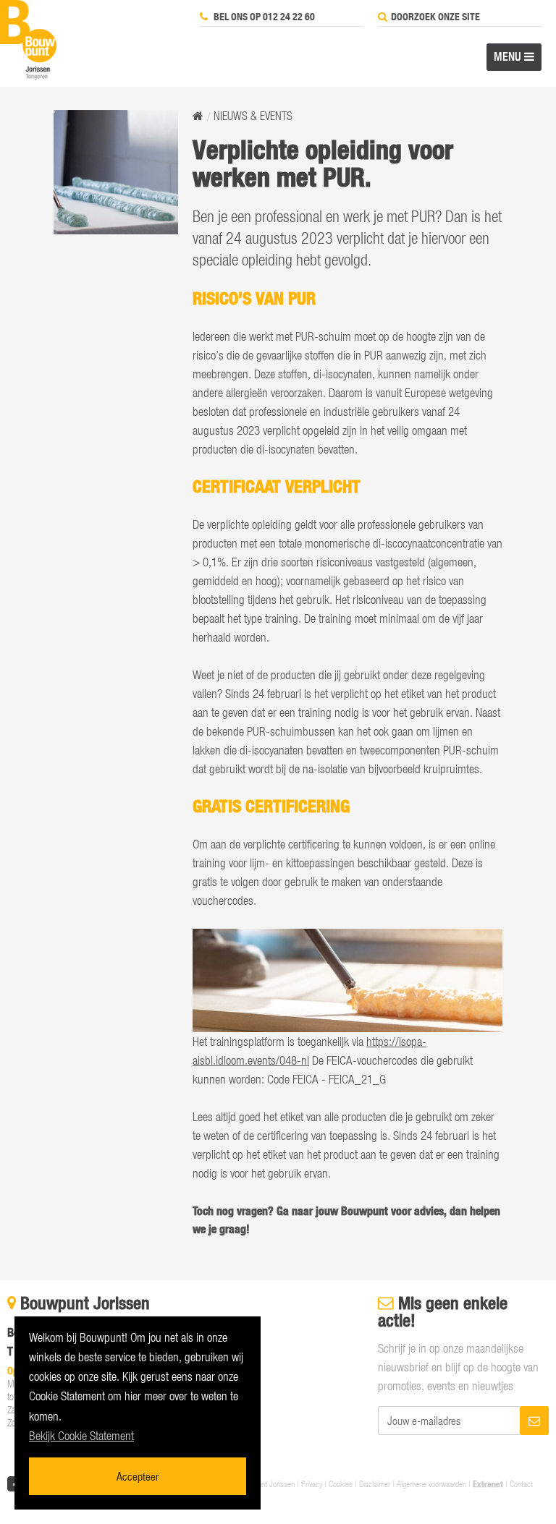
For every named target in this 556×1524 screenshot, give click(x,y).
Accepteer (138, 1476)
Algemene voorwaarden (431, 1483)
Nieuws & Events (253, 116)
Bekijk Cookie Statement (81, 1436)
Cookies (341, 1483)
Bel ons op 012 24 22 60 (263, 16)
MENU (509, 56)
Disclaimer (374, 1483)
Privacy (311, 1483)
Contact (521, 1483)
